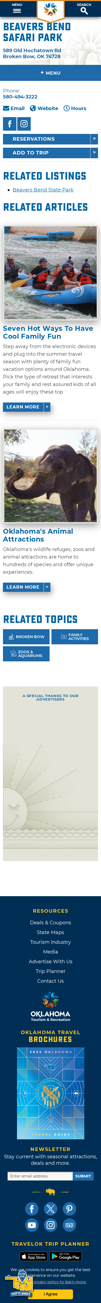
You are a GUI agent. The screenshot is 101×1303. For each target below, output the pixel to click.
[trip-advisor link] (69, 1225)
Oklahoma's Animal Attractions (38, 535)
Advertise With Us (50, 962)
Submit (83, 1176)
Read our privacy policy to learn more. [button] (50, 1281)
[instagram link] (50, 1225)
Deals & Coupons (50, 923)
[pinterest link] (69, 1209)
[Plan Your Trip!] (19, 1284)
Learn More (23, 407)
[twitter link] (50, 1209)
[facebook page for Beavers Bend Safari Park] (9, 124)
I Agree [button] (51, 1294)
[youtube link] (32, 1225)
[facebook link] (32, 1209)
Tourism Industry (50, 942)
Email (18, 108)
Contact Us (50, 981)
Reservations (34, 139)
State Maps (50, 932)
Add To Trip (31, 153)
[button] (17, 9)
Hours (78, 108)
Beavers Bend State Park (43, 190)
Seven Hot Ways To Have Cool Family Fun (48, 332)
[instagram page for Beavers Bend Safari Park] (24, 124)
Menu (17, 5)
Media (50, 952)
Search (84, 5)
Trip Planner (50, 971)
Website (47, 108)
